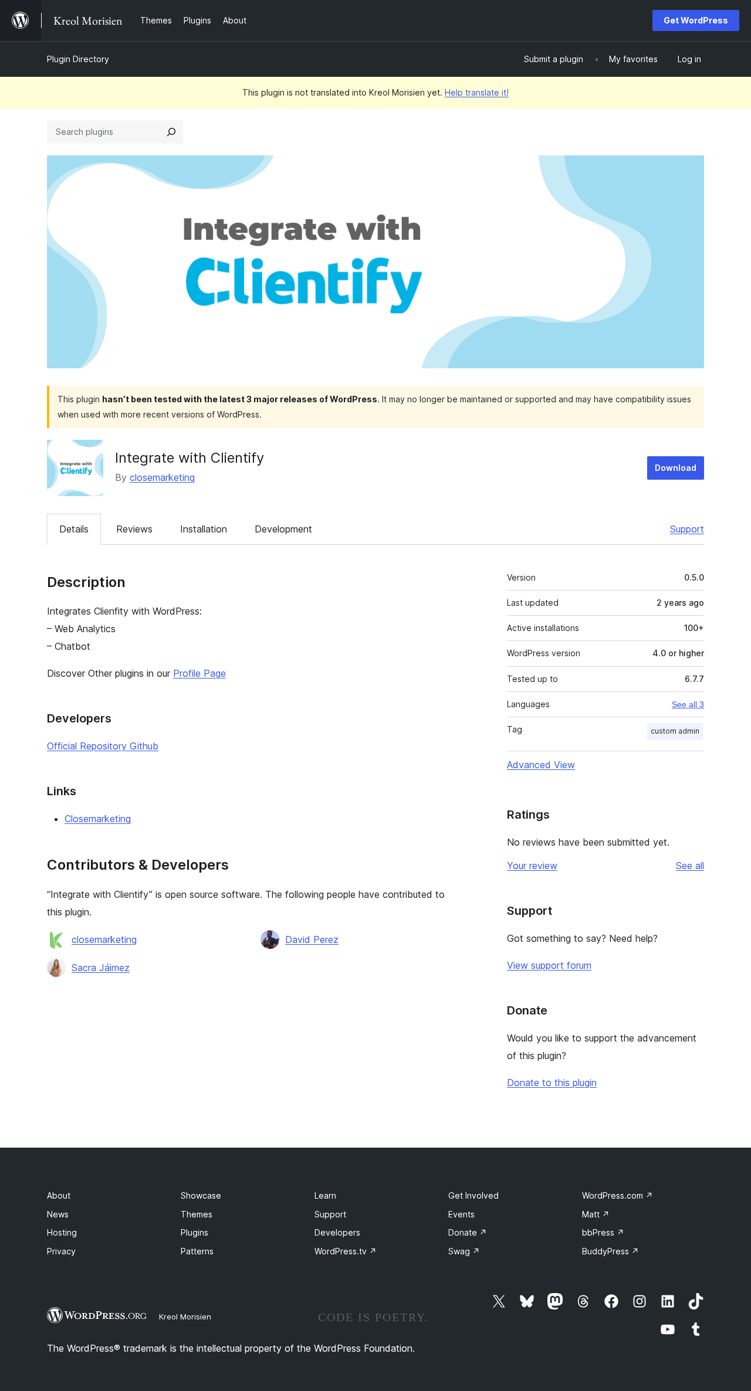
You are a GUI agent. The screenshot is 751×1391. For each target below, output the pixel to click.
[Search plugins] (171, 132)
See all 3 (688, 704)
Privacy (61, 1251)
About (58, 1195)
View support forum (549, 965)
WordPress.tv (345, 1251)
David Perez (312, 939)
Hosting (62, 1232)
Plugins (194, 1232)
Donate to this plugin (552, 1082)
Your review (532, 865)
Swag (464, 1251)
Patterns (197, 1251)
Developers (337, 1232)
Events (461, 1214)
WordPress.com (617, 1195)
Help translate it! (477, 92)
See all (690, 865)
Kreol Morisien (185, 1316)
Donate (467, 1232)
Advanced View (541, 765)
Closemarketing (98, 819)
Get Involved (473, 1195)
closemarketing (162, 477)
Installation (203, 529)
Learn (325, 1195)
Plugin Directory (78, 59)
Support (687, 529)
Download (675, 468)
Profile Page (199, 673)
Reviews (134, 529)
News (58, 1214)
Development (283, 529)
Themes (196, 1214)
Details (74, 529)
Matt (596, 1214)
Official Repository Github (102, 746)
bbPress (603, 1232)
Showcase (201, 1195)
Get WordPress (696, 20)
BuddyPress (610, 1251)
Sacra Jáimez (101, 967)
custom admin (675, 731)
